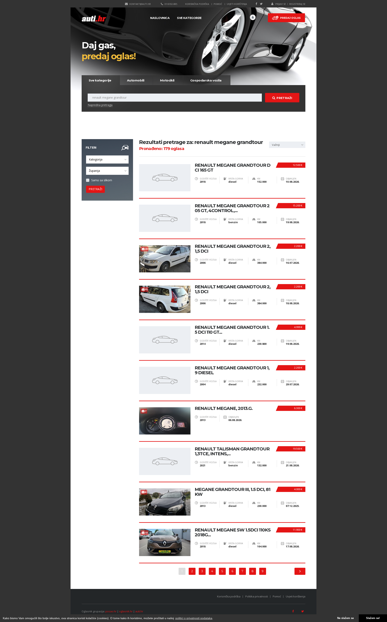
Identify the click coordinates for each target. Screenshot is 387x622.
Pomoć (218, 3)
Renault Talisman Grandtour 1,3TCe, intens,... (232, 451)
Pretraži (284, 98)
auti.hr (139, 611)
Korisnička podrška (197, 3)
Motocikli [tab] (167, 80)
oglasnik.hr (126, 611)
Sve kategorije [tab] (100, 80)
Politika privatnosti (256, 596)
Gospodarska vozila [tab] (206, 80)
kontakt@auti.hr (140, 3)
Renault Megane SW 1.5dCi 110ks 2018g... (232, 532)
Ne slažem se (345, 618)
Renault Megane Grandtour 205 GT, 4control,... (232, 208)
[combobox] (107, 159)
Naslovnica (160, 18)
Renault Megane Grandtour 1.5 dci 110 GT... (232, 330)
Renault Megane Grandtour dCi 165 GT (232, 168)
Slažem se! (373, 618)
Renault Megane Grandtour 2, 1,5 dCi (232, 249)
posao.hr (111, 611)
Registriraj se (297, 3)
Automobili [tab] (135, 80)
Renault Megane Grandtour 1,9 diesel (232, 370)
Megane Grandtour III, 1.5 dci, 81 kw (232, 492)
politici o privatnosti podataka (193, 618)
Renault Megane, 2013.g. (224, 408)
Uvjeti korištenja (237, 3)
